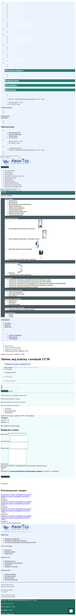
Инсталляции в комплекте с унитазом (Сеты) (24, 24)
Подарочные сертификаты (14, 563)
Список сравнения (15, 134)
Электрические (14, 32)
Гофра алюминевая (15, 9)
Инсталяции (9, 179)
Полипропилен (10, 63)
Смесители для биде (15, 43)
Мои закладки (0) (14, 132)
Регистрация (13, 75)
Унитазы (12, 47)
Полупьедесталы (14, 57)
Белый (11, 64)
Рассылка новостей (11, 579)
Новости (8, 325)
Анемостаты (13, 4)
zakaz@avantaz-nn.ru (7, 613)
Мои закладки (9, 578)
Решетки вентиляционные (18, 15)
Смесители (8, 34)
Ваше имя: (4, 434)
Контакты (8, 327)
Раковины (12, 55)
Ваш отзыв (4, 464)
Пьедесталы (13, 54)
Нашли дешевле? (10, 381)
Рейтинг (3, 467)
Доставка (8, 323)
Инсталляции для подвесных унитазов (22, 22)
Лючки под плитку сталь (13, 349)
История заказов (10, 576)
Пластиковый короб (15, 13)
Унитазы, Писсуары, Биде (13, 45)
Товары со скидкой (11, 566)
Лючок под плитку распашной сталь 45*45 (15, 510)
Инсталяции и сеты (11, 20)
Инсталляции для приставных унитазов (22, 27)
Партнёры (8, 565)
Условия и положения (12, 539)
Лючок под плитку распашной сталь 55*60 (15, 518)
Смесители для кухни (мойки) (19, 38)
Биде (10, 50)
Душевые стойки (10, 177)
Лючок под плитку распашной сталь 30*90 (15, 503)
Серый (11, 66)
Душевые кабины (15, 61)
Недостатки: (5, 448)
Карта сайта (9, 553)
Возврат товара (10, 552)
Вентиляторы (13, 6)
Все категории (10, 170)
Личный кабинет (10, 574)
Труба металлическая (16, 18)
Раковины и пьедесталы (13, 52)
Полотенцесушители (12, 29)
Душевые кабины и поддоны (14, 59)
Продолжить (5, 476)
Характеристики (10, 410)
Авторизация (13, 76)
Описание (8, 409)
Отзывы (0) (8, 412)
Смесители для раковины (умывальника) (22, 40)
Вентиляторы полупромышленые (20, 8)
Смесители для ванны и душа (19, 36)
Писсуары (12, 48)
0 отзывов (4, 483)
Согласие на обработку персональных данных (20, 542)
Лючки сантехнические (17, 11)
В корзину (5, 391)
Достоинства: (5, 441)
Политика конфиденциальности (15, 540)
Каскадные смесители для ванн (19, 41)
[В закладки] (9, 391)
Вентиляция (9, 2)
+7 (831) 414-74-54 (15, 94)
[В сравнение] (11, 391)
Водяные (12, 31)
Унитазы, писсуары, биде (13, 186)
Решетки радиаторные (16, 16)
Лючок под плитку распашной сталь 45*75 (15, 496)
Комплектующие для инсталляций (20, 25)
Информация (5, 319)
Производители (10, 561)
